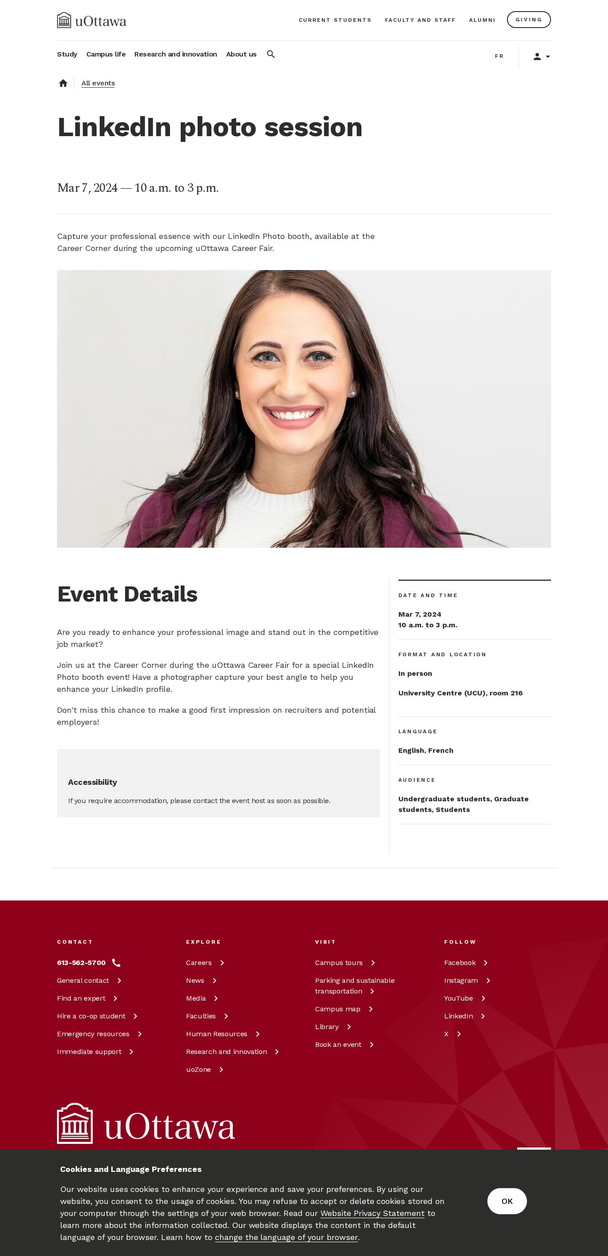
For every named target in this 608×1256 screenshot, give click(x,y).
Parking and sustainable (354, 985)
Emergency (93, 1034)
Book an (338, 1044)
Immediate (89, 1051)
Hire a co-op (91, 1016)
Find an (81, 998)
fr (499, 56)
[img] (91, 20)
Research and (226, 1051)
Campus (339, 962)
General (83, 980)
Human (216, 1034)
